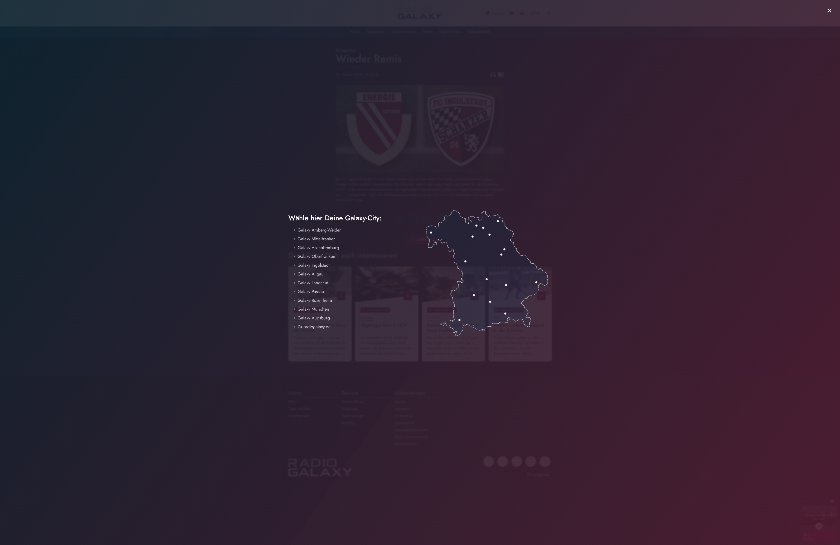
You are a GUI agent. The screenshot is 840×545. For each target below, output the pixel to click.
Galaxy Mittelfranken (317, 239)
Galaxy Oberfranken (316, 256)
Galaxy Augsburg (314, 318)
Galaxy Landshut (313, 283)
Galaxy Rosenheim (315, 300)
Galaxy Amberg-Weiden (320, 230)
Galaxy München (313, 309)
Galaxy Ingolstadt (314, 265)
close (829, 10)
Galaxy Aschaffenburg (318, 247)
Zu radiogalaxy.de (314, 327)
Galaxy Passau (311, 291)
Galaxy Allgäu (311, 274)
